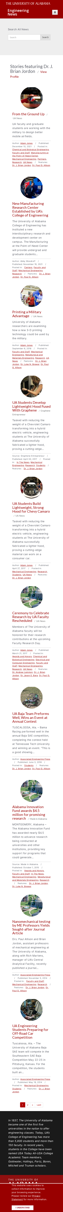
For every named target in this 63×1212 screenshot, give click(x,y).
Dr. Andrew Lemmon (22, 672)
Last (39, 1104)
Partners (42, 159)
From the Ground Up (28, 114)
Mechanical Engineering (24, 159)
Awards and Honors (22, 656)
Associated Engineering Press (35, 759)
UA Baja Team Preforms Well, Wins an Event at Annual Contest (30, 717)
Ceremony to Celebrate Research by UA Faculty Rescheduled (30, 617)
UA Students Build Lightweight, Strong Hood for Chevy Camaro (31, 507)
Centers (28, 267)
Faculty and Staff (21, 153)
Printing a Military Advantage (26, 314)
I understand (23, 1208)
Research (17, 162)
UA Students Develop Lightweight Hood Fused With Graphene (31, 406)
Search (45, 37)
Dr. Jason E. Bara (29, 675)
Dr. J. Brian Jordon (21, 165)
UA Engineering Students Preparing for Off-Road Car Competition (30, 1031)
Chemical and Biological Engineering (30, 149)
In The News (23, 462)
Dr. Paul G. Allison (41, 165)
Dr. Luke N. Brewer (30, 364)
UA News (27, 162)
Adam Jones (26, 143)
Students (40, 465)
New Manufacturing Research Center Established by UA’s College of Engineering (30, 209)
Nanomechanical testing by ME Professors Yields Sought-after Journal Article (31, 927)
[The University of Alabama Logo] (29, 3)
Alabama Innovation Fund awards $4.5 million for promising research (28, 812)
